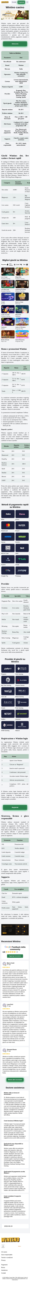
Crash (17, 264)
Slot (24, 264)
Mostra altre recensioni (15, 1079)
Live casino (11, 264)
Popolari (3, 264)
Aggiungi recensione (15, 956)
